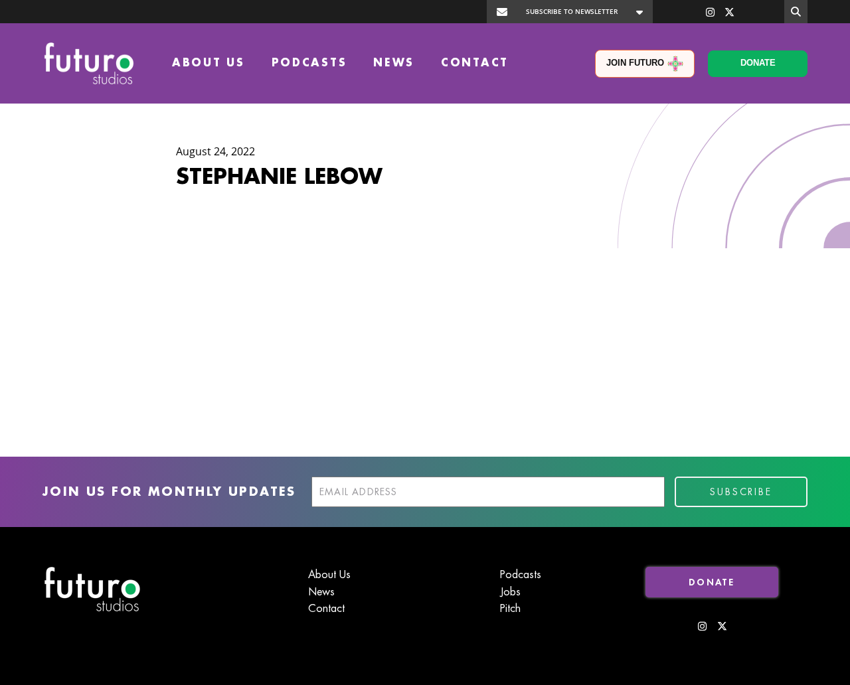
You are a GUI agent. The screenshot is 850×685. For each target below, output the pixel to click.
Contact (475, 63)
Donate (758, 63)
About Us (208, 63)
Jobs (510, 592)
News (393, 63)
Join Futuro (635, 63)
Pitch (510, 608)
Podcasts (309, 63)
